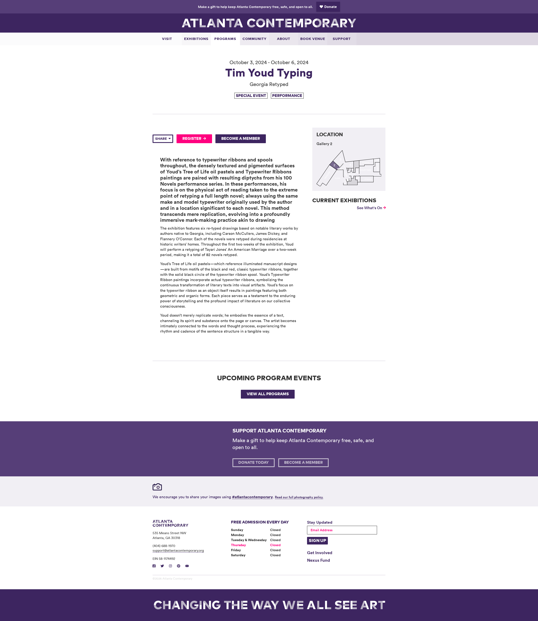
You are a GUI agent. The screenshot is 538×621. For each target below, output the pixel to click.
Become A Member (240, 139)
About (283, 39)
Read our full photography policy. (299, 497)
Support (342, 39)
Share (161, 138)
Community (254, 39)
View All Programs (268, 394)
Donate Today (253, 463)
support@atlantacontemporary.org (178, 550)
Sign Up (317, 541)
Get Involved (319, 552)
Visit (167, 39)
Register (191, 139)
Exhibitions (196, 39)
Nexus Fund (318, 560)
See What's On (369, 207)
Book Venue (312, 39)
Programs (225, 39)
